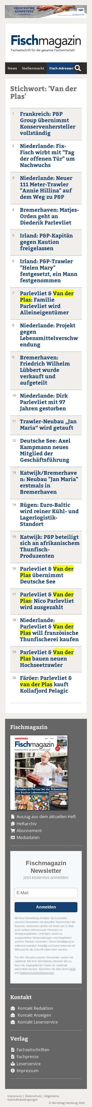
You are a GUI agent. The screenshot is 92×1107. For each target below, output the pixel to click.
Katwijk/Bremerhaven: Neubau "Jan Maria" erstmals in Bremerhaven (49, 482)
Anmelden (46, 907)
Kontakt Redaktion (35, 1008)
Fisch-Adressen (61, 68)
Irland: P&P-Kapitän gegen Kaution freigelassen (46, 242)
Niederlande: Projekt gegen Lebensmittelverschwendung (49, 334)
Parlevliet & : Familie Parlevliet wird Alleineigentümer (47, 302)
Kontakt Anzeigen (34, 1015)
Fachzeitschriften (33, 1050)
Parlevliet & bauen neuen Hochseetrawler (47, 658)
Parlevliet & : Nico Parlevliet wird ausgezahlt (47, 601)
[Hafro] (46, 16)
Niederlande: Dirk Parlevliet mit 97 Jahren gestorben (44, 402)
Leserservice (29, 1064)
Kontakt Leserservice (38, 1022)
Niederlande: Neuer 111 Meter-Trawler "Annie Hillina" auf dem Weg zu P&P (46, 187)
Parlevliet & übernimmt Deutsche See (47, 575)
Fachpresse (28, 1056)
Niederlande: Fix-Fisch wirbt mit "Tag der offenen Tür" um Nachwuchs (47, 155)
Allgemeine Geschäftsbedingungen (33, 1097)
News (12, 68)
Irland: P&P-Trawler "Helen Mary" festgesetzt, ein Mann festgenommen (48, 270)
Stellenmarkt (33, 68)
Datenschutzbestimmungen (37, 972)
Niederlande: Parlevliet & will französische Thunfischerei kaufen (49, 629)
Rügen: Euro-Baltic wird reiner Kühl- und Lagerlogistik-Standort (49, 514)
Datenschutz (33, 1096)
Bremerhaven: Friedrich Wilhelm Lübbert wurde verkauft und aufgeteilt (45, 370)
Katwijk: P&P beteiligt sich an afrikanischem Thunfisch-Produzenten (50, 546)
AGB (72, 969)
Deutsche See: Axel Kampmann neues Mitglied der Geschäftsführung (45, 450)
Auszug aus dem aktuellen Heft (46, 816)
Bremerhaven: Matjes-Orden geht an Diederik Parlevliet (49, 216)
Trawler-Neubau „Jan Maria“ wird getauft (48, 424)
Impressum (28, 1070)
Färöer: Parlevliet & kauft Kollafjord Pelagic (46, 684)
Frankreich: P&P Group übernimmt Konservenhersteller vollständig (47, 123)
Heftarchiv (27, 823)
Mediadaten (28, 837)
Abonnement (29, 830)
